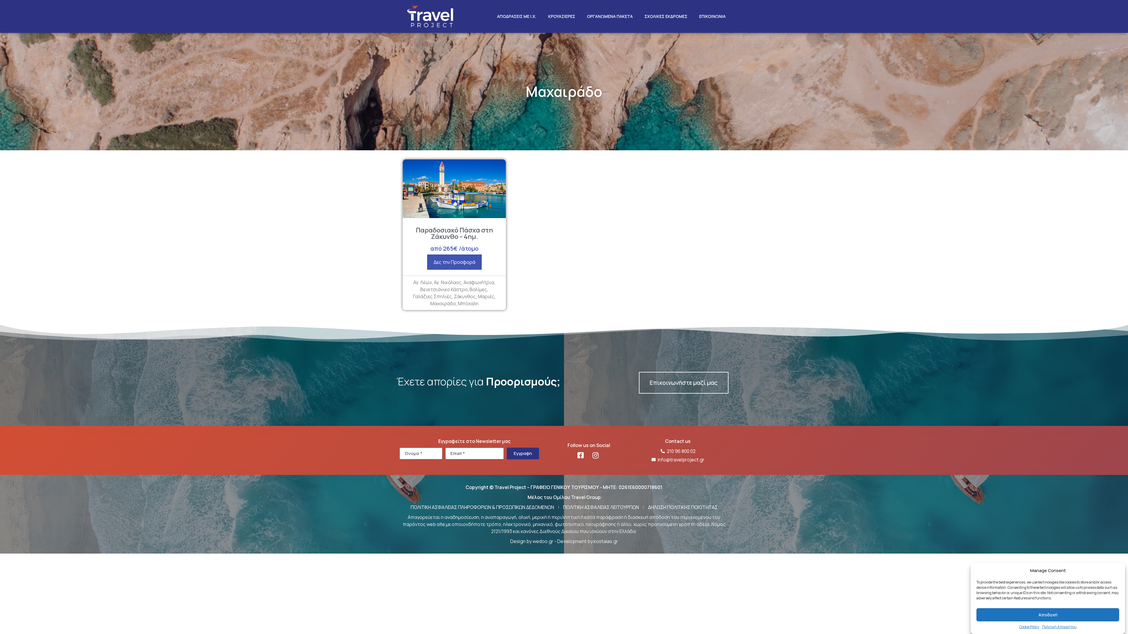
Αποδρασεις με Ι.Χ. (516, 16)
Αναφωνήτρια (479, 282)
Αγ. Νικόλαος (447, 282)
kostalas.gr (606, 541)
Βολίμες (478, 289)
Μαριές (486, 296)
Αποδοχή (1048, 615)
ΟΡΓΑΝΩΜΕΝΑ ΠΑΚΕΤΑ (610, 16)
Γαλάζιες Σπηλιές (432, 296)
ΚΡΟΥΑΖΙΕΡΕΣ (561, 16)
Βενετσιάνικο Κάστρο (444, 289)
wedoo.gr (543, 541)
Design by (521, 541)
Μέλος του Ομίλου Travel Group (564, 497)
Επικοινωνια (712, 16)
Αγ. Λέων (422, 282)
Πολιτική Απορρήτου (1059, 626)
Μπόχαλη (468, 303)
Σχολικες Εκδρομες (665, 16)
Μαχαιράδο (443, 303)
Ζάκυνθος (465, 296)
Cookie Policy (1029, 626)
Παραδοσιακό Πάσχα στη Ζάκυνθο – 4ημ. (454, 233)
